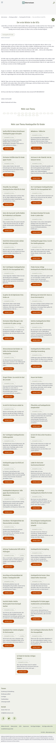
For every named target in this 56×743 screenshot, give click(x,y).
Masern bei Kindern (37, 377)
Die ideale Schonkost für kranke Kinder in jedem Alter (40, 214)
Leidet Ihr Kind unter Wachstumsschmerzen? (38, 464)
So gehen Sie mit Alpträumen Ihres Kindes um (13, 296)
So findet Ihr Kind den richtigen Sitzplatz (26, 657)
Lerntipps (3, 696)
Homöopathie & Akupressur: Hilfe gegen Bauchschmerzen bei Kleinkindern (13, 492)
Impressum (26, 726)
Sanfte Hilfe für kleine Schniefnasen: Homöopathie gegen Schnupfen (14, 132)
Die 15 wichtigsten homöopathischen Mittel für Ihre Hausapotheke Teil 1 (42, 188)
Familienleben (4, 699)
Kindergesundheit (13, 17)
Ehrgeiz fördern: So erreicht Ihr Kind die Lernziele (13, 378)
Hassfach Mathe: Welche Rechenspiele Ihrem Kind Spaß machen (12, 603)
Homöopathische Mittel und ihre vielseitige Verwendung (40, 350)
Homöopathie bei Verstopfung (40, 549)
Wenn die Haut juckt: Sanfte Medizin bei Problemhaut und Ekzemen (14, 214)
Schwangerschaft (5, 701)
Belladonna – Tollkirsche (38, 131)
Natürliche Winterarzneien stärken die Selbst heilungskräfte (13, 242)
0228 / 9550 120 (5, 709)
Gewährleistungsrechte (7, 728)
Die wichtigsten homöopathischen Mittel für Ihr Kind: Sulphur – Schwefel (41, 523)
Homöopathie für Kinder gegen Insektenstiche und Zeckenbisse (40, 602)
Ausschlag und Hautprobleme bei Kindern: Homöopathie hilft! (13, 576)
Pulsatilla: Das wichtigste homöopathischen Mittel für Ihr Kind (14, 188)
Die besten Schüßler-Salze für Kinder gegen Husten (14, 158)
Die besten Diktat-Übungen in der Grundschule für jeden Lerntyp (13, 322)
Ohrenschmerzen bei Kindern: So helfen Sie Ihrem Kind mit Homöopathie (12, 351)
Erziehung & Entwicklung (7, 691)
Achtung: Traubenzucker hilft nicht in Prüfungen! (14, 550)
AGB (20, 726)
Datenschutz (14, 726)
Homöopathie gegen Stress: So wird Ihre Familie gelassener (41, 242)
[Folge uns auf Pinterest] (14, 718)
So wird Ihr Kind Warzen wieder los (13, 405)
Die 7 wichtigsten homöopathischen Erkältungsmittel (13, 436)
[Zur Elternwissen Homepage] (28, 2)
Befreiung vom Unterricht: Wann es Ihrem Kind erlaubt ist (41, 296)
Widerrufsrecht (5, 726)
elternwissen (4, 17)
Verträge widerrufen (47, 726)
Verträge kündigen (35, 726)
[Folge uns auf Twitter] (9, 718)
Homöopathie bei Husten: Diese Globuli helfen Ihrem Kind (40, 576)
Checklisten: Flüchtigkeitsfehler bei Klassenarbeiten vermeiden (13, 522)
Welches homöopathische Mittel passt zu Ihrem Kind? (40, 322)
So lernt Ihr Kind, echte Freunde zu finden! (41, 436)
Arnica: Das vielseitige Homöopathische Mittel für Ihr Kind (41, 491)
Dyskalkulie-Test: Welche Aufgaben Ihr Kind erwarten (13, 631)
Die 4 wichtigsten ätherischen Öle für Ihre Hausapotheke (42, 631)
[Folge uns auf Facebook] (3, 718)
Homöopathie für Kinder (25, 17)
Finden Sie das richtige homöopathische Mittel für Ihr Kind (41, 268)
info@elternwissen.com (7, 713)
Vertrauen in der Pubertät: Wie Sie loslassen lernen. (41, 158)
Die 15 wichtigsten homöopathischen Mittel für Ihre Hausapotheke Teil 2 (14, 268)
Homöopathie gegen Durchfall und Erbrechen (13, 464)
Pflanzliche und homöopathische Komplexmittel (40, 406)
